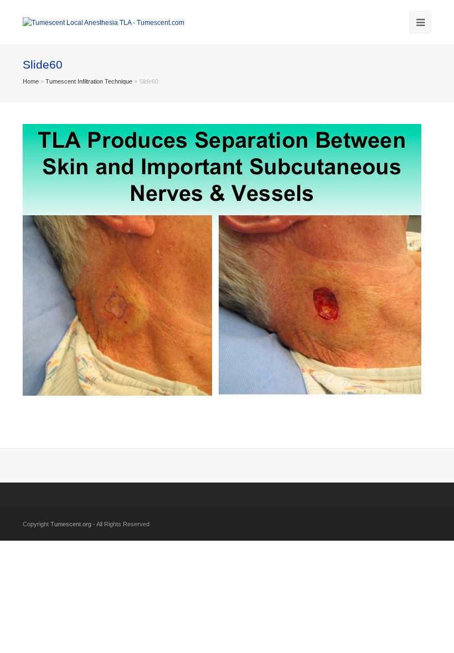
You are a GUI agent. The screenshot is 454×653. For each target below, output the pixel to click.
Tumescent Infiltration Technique (88, 81)
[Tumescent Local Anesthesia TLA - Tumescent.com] (103, 22)
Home (31, 81)
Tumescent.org (70, 524)
